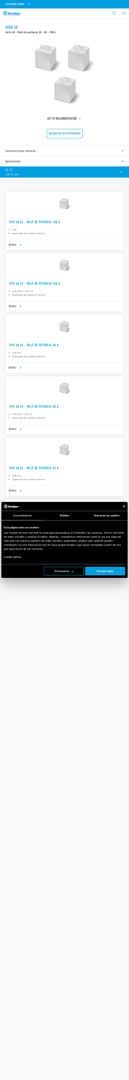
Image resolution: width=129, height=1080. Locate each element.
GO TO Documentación (62, 118)
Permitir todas (105, 571)
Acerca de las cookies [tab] (107, 515)
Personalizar (62, 571)
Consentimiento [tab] (22, 515)
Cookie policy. (13, 557)
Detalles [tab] (64, 515)
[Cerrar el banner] (124, 506)
